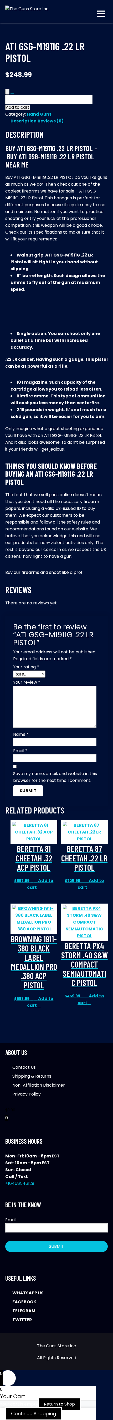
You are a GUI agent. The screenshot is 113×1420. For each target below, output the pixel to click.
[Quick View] (35, 880)
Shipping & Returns (31, 1076)
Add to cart (17, 107)
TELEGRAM (23, 1311)
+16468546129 (19, 1183)
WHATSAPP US (28, 1293)
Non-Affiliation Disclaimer (38, 1085)
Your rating (26, 667)
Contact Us (24, 1067)
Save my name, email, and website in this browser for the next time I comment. (55, 777)
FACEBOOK (24, 1302)
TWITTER (22, 1320)
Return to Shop (59, 1404)
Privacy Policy (26, 1094)
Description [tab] (24, 121)
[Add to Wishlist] (7, 92)
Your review (26, 682)
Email (20, 751)
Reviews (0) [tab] (51, 121)
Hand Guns (39, 114)
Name (21, 734)
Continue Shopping (33, 1413)
